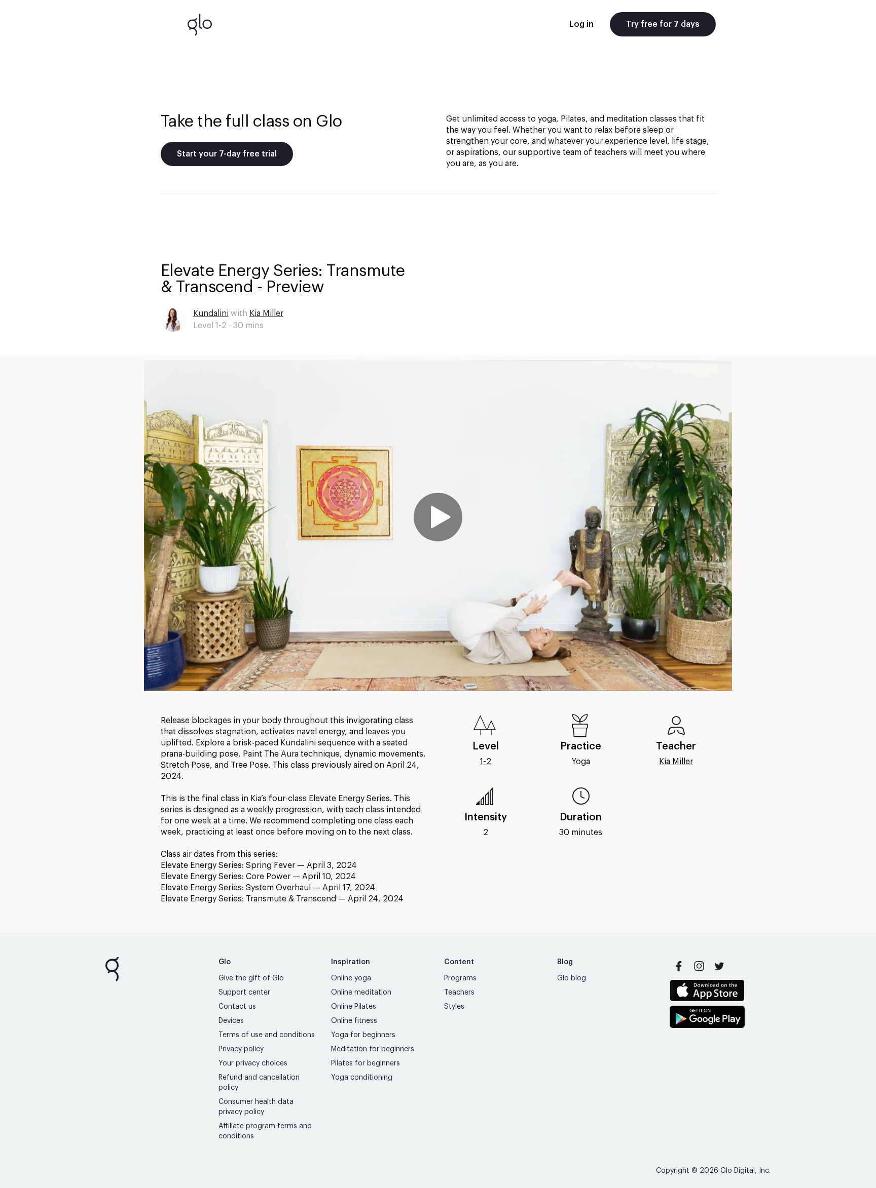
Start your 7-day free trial (227, 154)
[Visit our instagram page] (699, 966)
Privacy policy (241, 1049)
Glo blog (571, 978)
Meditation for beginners (372, 1049)
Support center (244, 992)
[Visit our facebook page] (679, 966)
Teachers (459, 992)
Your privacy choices (252, 1063)
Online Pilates (353, 1006)
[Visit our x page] (719, 966)
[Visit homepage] (200, 24)
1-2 (485, 762)
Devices (231, 1020)
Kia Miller (266, 313)
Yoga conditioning (361, 1077)
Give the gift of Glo (251, 978)
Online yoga (351, 978)
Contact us (237, 1006)
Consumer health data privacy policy (256, 1107)
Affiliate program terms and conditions (265, 1131)
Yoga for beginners (363, 1035)
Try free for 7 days (663, 24)
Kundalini (211, 313)
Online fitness (354, 1020)
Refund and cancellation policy (259, 1082)
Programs (460, 978)
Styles (454, 1006)
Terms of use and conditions (266, 1035)
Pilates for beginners (365, 1063)
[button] (438, 525)
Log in (581, 24)
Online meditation (361, 992)
